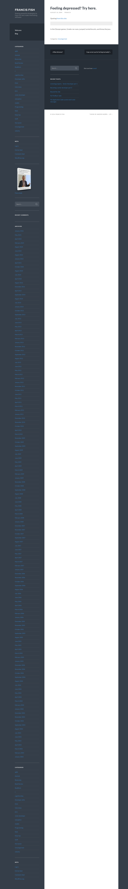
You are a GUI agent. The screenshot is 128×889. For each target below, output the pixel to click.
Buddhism (18, 67)
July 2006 (18, 593)
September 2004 (20, 677)
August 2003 (19, 729)
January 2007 (19, 569)
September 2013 (20, 314)
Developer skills (20, 79)
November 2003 (20, 717)
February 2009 (19, 474)
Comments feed (20, 154)
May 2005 (18, 645)
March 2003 (19, 749)
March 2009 (19, 470)
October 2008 (19, 486)
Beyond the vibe (55, 92)
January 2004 (19, 709)
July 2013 (18, 318)
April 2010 (18, 430)
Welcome (18, 30)
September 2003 (20, 725)
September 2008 (20, 490)
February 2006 (19, 613)
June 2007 (18, 549)
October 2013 (19, 310)
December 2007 (20, 526)
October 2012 (19, 350)
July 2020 (18, 275)
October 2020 (19, 267)
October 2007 (19, 534)
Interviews (18, 87)
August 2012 (19, 358)
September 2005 (20, 633)
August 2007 (19, 541)
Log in (17, 146)
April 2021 (18, 263)
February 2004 (19, 705)
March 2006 (19, 609)
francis (67, 12)
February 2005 (19, 657)
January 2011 (19, 414)
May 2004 (18, 693)
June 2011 (18, 394)
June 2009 (18, 458)
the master (18, 123)
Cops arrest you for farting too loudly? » (98, 52)
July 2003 (18, 733)
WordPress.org (19, 158)
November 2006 (20, 577)
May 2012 (18, 370)
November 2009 (20, 438)
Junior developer (20, 95)
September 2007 (20, 538)
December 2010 (20, 418)
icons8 (95, 68)
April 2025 (18, 239)
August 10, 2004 (56, 12)
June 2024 (18, 251)
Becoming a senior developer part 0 (61, 88)
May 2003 (18, 741)
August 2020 (19, 271)
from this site (61, 18)
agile (16, 51)
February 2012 (19, 378)
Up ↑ (110, 114)
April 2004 (18, 697)
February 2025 (19, 243)
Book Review (19, 63)
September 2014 (20, 295)
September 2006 (20, 585)
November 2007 (20, 530)
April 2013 (18, 330)
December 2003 (20, 713)
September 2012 (20, 354)
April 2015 (18, 291)
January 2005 (19, 661)
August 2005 (19, 637)
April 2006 (18, 605)
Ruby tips (18, 115)
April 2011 (18, 402)
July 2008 (18, 498)
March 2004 (19, 701)
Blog (16, 34)
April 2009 (18, 466)
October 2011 (19, 390)
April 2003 (18, 745)
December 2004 (20, 665)
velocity (17, 131)
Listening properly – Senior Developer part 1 (64, 84)
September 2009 (20, 446)
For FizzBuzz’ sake (55, 96)
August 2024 (19, 247)
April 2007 (18, 557)
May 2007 (18, 554)
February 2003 (19, 753)
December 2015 (20, 287)
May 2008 (18, 506)
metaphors (18, 99)
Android (17, 55)
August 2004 (19, 681)
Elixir (16, 83)
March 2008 (19, 514)
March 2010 (19, 434)
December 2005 (20, 621)
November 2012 (20, 346)
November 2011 (20, 386)
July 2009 (18, 454)
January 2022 (19, 259)
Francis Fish (25, 9)
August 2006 (19, 589)
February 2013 (19, 338)
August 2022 (19, 255)
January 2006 (19, 617)
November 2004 (20, 669)
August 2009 (19, 450)
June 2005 (18, 641)
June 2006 (18, 597)
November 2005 (20, 625)
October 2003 (19, 721)
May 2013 (18, 326)
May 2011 (18, 398)
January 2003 (19, 757)
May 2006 (18, 601)
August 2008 (19, 494)
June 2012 (18, 366)
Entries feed (18, 150)
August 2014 (19, 299)
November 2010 (20, 422)
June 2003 (18, 737)
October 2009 (19, 442)
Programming (19, 107)
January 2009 (19, 478)
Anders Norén (102, 114)
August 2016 (19, 283)
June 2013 (18, 322)
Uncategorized (19, 127)
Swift (16, 119)
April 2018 (18, 279)
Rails (16, 111)
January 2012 (19, 382)
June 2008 (18, 502)
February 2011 (19, 410)
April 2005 (18, 649)
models (17, 103)
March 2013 (19, 334)
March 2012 (19, 374)
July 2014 (18, 303)
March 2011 (19, 406)
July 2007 (18, 546)
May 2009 (18, 462)
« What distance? (57, 52)
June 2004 (18, 689)
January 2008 (19, 522)
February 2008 (19, 518)
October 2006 (19, 581)
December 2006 (20, 573)
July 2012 (18, 362)
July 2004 (18, 685)
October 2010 (19, 426)
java (16, 91)
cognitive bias (19, 75)
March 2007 (19, 561)
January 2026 (19, 231)
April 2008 (18, 510)
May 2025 (18, 235)
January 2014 (19, 307)
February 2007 (19, 565)
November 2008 (20, 482)
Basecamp (18, 59)
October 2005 (19, 629)
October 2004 (19, 673)
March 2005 (19, 653)
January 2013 (19, 342)
